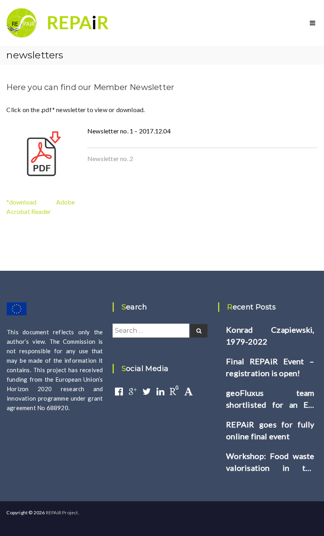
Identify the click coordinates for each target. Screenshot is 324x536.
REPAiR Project (62, 512)
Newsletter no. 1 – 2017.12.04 (129, 131)
